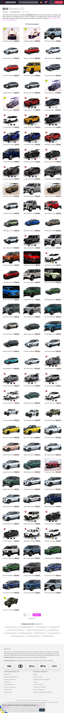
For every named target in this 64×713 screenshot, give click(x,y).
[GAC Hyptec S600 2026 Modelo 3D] (31, 361)
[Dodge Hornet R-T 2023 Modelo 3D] (31, 102)
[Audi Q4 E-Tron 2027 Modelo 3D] (11, 585)
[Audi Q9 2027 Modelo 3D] (11, 154)
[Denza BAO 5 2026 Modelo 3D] (31, 68)
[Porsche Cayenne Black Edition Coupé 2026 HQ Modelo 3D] (31, 154)
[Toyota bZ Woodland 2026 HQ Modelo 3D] (11, 171)
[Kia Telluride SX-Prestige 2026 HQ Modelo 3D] (31, 378)
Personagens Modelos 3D (26, 627)
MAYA (15, 20)
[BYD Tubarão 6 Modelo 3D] (31, 550)
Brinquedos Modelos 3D (25, 633)
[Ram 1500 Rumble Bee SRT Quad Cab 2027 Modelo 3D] (11, 430)
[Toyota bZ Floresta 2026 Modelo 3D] (31, 171)
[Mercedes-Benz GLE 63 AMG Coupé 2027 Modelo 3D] (11, 50)
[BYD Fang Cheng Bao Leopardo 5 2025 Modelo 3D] (52, 33)
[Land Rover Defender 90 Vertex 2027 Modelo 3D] (52, 240)
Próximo (36, 615)
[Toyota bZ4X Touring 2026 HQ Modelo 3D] (11, 137)
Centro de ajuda (37, 677)
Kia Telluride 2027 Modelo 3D (10, 127)
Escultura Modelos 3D (11, 627)
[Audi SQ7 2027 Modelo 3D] (31, 568)
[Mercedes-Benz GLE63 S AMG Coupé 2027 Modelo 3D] (11, 481)
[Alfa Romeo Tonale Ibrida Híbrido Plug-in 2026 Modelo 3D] (52, 257)
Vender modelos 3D (9, 684)
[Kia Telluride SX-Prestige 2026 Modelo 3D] (52, 378)
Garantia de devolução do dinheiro (42, 692)
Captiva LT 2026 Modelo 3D (31, 58)
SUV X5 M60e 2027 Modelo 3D (32, 317)
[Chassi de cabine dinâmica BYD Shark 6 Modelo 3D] (11, 550)
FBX (56, 18)
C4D (6, 20)
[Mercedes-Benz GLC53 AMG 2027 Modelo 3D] (31, 85)
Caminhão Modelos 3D (33, 636)
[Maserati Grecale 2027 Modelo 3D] (31, 447)
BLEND (10, 20)
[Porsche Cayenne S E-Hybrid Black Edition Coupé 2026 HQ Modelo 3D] (52, 516)
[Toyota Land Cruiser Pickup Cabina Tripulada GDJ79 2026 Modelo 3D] (52, 464)
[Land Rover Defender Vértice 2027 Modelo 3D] (52, 343)
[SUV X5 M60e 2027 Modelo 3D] (31, 309)
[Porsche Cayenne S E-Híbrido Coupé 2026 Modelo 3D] (52, 395)
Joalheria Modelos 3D (11, 633)
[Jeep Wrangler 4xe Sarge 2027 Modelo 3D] (52, 412)
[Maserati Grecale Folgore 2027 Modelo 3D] (11, 447)
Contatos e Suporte (40, 672)
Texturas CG (7, 682)
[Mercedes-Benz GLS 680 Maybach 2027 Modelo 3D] (52, 50)
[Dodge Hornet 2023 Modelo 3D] (31, 119)
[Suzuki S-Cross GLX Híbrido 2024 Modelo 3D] (11, 292)
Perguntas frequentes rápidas (41, 679)
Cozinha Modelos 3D (41, 627)
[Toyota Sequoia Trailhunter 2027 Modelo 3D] (52, 68)
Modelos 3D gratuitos (10, 679)
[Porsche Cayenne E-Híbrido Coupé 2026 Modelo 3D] (11, 378)
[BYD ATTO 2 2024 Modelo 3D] (52, 275)
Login (51, 2)
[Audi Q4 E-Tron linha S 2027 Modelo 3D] (52, 568)
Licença (35, 682)
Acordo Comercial (38, 684)
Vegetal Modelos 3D (52, 630)
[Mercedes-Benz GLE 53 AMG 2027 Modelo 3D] (31, 464)
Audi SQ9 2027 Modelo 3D (51, 179)
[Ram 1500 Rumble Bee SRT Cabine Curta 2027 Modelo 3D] (31, 430)
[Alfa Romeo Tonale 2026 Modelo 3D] (52, 137)
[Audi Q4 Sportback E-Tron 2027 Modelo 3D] (11, 568)
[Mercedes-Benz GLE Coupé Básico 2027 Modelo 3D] (31, 326)
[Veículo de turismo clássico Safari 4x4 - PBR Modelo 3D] (52, 188)
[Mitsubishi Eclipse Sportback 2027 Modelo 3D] (31, 223)
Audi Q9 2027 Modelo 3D (9, 161)
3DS (59, 18)
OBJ (53, 18)
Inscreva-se (59, 2)
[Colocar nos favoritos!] (17, 37)
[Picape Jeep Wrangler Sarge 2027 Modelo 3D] (11, 412)
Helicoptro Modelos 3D (54, 633)
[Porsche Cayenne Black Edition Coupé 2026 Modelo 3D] (52, 154)
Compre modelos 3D (11, 672)
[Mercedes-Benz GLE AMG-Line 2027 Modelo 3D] (11, 516)
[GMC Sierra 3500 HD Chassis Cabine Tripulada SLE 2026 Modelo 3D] (52, 206)
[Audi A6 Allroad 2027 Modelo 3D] (31, 499)
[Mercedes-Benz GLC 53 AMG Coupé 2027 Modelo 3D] (11, 85)
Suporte (35, 674)
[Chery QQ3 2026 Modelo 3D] (31, 275)
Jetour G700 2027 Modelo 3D (10, 248)
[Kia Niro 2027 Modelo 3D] (52, 223)
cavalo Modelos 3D (54, 627)
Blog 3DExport (8, 689)
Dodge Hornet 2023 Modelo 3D (32, 127)
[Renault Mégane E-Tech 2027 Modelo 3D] (52, 326)
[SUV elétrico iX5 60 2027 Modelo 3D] (11, 309)
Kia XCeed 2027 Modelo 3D (31, 489)
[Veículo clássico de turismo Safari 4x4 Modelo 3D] (52, 85)
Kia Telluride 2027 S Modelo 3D (53, 110)
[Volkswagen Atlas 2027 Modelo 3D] (52, 292)
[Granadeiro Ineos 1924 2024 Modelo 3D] (31, 516)
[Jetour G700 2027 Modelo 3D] (11, 240)
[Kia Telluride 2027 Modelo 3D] (11, 119)
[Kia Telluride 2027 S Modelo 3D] (52, 102)
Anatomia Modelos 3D (48, 636)
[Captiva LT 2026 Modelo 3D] (31, 50)
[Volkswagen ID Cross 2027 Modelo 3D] (11, 223)
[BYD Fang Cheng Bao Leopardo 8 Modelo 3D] (52, 585)
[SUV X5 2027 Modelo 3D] (52, 309)
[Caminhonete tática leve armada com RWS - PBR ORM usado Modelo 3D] (11, 33)
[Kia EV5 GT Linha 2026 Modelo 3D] (52, 481)
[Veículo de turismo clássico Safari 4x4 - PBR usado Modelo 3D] (11, 188)
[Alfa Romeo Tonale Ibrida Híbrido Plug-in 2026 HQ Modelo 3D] (31, 533)
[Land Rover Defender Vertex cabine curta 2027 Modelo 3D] (31, 343)
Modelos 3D (7, 674)
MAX (49, 18)
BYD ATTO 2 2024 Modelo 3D (52, 282)
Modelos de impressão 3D (11, 677)
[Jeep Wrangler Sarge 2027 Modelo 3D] (31, 412)
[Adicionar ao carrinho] (14, 37)
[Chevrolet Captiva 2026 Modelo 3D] (11, 68)
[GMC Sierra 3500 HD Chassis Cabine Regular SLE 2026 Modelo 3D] (31, 206)
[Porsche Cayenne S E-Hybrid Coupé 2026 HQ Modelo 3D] (11, 395)
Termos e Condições (38, 689)
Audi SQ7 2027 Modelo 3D (30, 575)
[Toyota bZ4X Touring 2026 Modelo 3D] (31, 137)
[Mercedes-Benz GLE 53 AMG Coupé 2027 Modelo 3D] (31, 395)
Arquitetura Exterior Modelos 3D (15, 630)
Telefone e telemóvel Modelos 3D (35, 630)
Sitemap (56, 702)
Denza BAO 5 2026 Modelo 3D (32, 75)
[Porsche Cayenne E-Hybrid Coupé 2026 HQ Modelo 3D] (52, 361)
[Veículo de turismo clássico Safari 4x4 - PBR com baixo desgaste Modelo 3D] (11, 102)
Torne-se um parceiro (10, 687)
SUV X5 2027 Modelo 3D (51, 317)
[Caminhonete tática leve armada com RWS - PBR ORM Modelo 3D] (31, 33)
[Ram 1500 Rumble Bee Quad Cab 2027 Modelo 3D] (52, 447)
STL (3, 20)
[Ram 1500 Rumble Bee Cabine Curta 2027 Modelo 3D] (52, 430)
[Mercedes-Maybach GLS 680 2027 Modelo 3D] (31, 188)
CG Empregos (8, 692)
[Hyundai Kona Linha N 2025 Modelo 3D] (31, 257)
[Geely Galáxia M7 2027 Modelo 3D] (11, 499)
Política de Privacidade (39, 687)
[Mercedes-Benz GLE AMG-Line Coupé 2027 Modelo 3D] (11, 464)
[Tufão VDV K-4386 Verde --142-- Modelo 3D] (11, 602)
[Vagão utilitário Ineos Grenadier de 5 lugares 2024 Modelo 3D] (31, 240)
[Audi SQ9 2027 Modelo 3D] (52, 171)
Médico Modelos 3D (39, 633)
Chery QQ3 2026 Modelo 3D (31, 282)
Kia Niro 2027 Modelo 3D (51, 230)
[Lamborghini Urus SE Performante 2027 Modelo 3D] (31, 292)
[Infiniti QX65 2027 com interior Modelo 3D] (11, 275)
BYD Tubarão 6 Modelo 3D (30, 558)
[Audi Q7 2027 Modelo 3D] (31, 585)
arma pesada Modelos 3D (18, 636)
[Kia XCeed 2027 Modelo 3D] (31, 481)
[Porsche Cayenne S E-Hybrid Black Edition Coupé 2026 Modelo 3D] (11, 533)
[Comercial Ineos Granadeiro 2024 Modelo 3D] (52, 119)
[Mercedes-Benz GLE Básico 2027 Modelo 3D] (11, 343)
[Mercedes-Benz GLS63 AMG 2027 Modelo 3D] (52, 499)
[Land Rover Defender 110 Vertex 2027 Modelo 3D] (11, 257)
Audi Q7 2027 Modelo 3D (30, 592)
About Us (7, 649)
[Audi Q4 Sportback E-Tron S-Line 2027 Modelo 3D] (52, 550)
